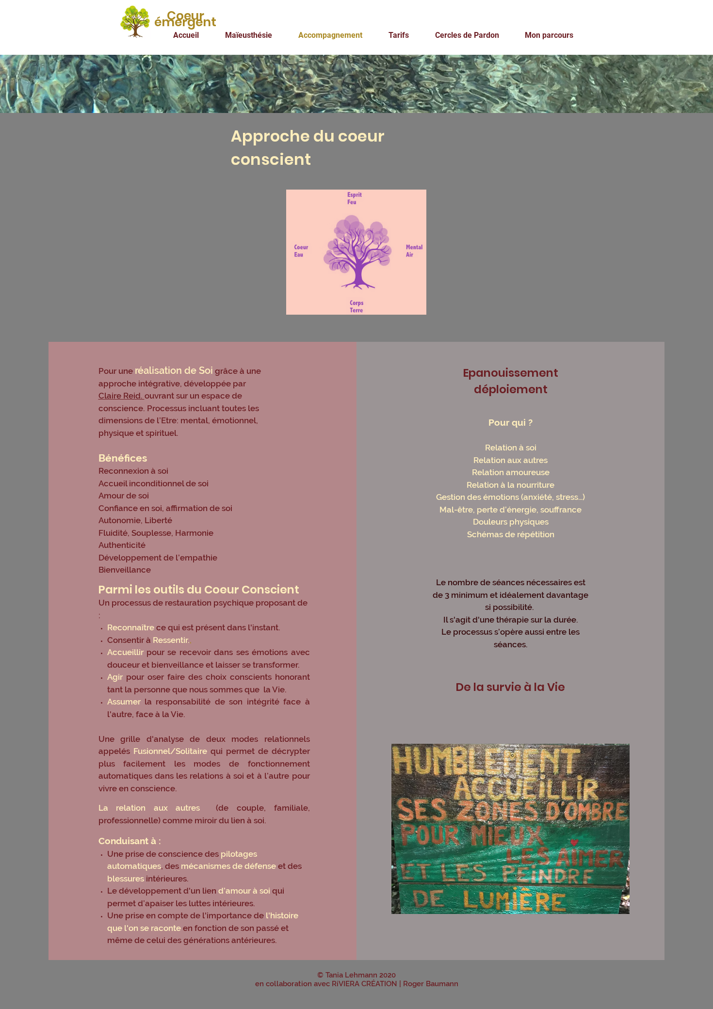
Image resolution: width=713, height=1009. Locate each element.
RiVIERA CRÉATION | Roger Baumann (395, 983)
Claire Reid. (121, 395)
